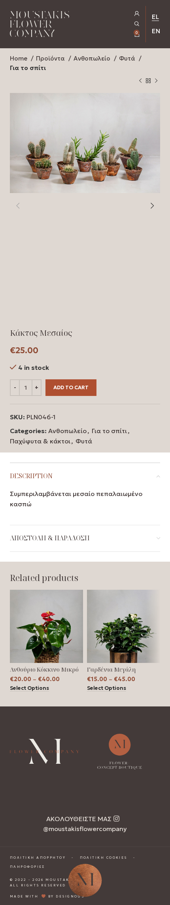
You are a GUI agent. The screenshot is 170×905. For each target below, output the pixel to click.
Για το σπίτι (28, 68)
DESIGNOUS (70, 896)
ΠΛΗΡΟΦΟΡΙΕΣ (27, 867)
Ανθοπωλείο (93, 58)
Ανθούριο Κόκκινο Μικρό (44, 669)
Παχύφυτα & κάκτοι (40, 441)
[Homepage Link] (39, 25)
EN (156, 31)
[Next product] (156, 81)
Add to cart (71, 387)
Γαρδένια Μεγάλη (111, 669)
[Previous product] (140, 81)
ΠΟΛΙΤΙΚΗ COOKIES (103, 858)
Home (19, 58)
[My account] (137, 13)
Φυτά (128, 58)
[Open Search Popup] (137, 23)
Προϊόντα (51, 58)
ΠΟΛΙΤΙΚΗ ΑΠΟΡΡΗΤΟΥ (38, 858)
